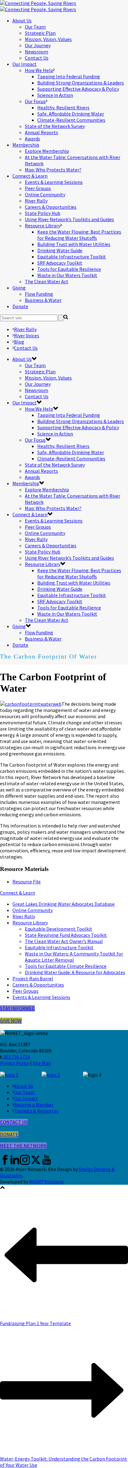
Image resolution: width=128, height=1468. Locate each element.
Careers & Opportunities (50, 207)
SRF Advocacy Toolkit (59, 263)
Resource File (26, 881)
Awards (32, 138)
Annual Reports (41, 132)
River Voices (26, 335)
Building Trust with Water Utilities (73, 244)
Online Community (45, 194)
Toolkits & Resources (36, 1111)
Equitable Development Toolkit (58, 929)
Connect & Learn (30, 176)
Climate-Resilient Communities (71, 120)
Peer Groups (38, 188)
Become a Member (33, 1104)
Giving (19, 288)
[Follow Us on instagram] (25, 1163)
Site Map (42, 1063)
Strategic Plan (40, 33)
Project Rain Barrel (32, 978)
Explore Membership (47, 151)
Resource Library (42, 225)
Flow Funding (39, 294)
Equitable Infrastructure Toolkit (71, 256)
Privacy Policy (14, 1063)
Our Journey (38, 45)
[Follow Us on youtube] (47, 1163)
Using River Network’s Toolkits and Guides (69, 219)
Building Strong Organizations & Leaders (80, 83)
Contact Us (36, 58)
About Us (22, 20)
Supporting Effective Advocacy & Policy (78, 89)
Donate (20, 306)
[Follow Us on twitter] (36, 1163)
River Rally (36, 201)
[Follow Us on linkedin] (15, 1163)
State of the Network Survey (55, 126)
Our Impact (24, 64)
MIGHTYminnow (46, 1182)
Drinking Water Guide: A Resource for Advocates (75, 972)
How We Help (39, 70)
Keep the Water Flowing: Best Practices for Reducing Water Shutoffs (79, 235)
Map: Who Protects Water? (53, 169)
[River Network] (38, 6)
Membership (25, 145)
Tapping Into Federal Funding (68, 76)
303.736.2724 (16, 1057)
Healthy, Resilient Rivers (63, 107)
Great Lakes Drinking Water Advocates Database (63, 904)
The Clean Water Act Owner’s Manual (64, 941)
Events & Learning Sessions (54, 182)
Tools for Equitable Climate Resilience (66, 966)
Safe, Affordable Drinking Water (70, 114)
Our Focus (35, 101)
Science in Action (55, 95)
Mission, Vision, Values (48, 39)
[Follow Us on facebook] (5, 1163)
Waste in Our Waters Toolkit (67, 275)
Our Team (35, 27)
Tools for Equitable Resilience (69, 269)
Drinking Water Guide (59, 250)
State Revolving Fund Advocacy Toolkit (66, 935)
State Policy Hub (42, 213)
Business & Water (43, 300)
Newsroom (36, 51)
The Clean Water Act (46, 281)
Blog (19, 342)
